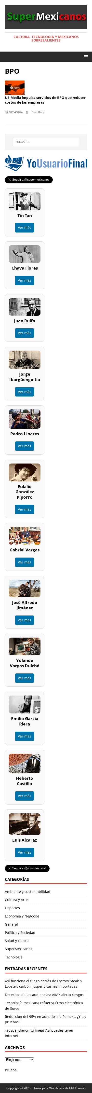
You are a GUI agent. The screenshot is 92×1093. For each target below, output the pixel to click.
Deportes (12, 907)
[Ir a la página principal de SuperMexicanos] (46, 25)
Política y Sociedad (20, 932)
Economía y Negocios (22, 916)
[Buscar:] (46, 142)
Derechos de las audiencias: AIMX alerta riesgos (44, 994)
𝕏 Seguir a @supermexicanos (28, 179)
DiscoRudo (38, 112)
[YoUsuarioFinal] (46, 168)
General (11, 924)
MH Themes (77, 1088)
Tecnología (14, 957)
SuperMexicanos (18, 948)
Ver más (24, 227)
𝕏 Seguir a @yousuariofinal (27, 868)
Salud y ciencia (17, 940)
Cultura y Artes (17, 899)
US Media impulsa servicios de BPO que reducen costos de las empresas (45, 100)
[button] (85, 56)
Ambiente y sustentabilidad (27, 891)
